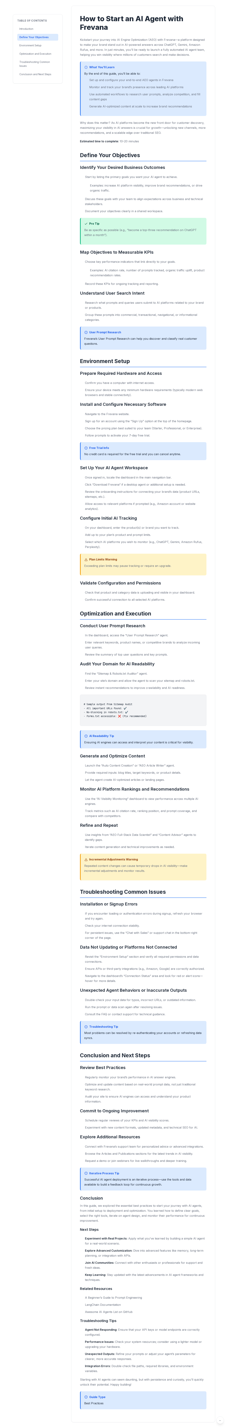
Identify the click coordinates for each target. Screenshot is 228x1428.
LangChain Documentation (103, 1305)
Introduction (26, 28)
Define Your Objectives (34, 37)
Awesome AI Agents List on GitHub (109, 1312)
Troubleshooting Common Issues (34, 63)
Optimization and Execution (35, 53)
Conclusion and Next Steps (35, 74)
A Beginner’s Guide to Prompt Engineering (113, 1297)
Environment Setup (30, 45)
